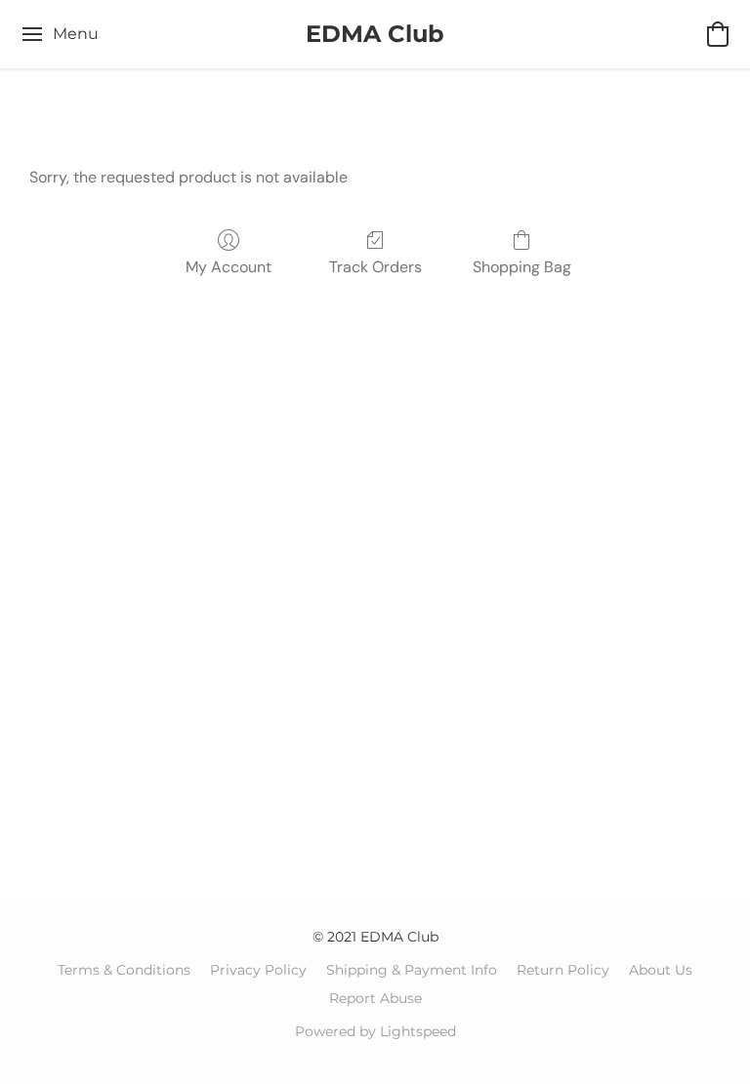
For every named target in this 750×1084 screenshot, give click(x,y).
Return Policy (563, 970)
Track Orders (375, 267)
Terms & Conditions (124, 970)
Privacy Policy (258, 970)
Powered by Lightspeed (375, 1031)
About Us (660, 970)
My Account (228, 267)
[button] (375, 34)
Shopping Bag (522, 267)
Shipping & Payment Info (411, 970)
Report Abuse (375, 998)
